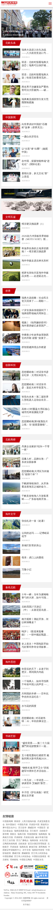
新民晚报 (43, 847)
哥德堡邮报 (32, 834)
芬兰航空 (34, 831)
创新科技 (10, 365)
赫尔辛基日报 (41, 837)
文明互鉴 (10, 216)
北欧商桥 (10, 439)
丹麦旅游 (14, 847)
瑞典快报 (34, 840)
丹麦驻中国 (34, 824)
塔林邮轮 (14, 859)
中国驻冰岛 (38, 859)
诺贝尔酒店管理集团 (37, 843)
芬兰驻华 (22, 827)
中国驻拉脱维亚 (39, 856)
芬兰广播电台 (22, 840)
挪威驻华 (32, 827)
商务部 (17, 821)
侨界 (8, 290)
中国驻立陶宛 (26, 859)
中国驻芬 (41, 827)
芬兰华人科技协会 (39, 853)
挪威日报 (16, 853)
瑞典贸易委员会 (21, 831)
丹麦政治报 (29, 837)
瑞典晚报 (43, 834)
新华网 (6, 834)
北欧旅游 (22, 843)
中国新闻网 (8, 821)
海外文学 (10, 514)
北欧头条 (10, 42)
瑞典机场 (24, 847)
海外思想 (10, 661)
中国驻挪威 (8, 856)
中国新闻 (10, 117)
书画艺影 (10, 736)
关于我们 (26, 905)
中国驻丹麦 (22, 824)
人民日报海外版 (29, 821)
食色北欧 (10, 587)
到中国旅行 (11, 824)
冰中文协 (26, 850)
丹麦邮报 (18, 837)
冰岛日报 (43, 840)
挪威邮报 (26, 853)
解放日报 (33, 847)
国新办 (13, 834)
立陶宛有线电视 (10, 843)
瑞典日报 (21, 834)
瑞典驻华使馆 (38, 850)
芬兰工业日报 (9, 840)
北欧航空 (43, 831)
